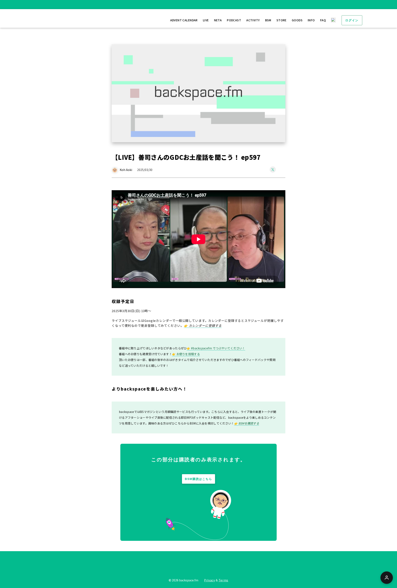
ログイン (352, 20)
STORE (281, 20)
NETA (218, 20)
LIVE (206, 20)
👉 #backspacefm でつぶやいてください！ (216, 348)
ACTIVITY (253, 20)
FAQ (323, 20)
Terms (223, 580)
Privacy (209, 580)
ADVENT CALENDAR (184, 20)
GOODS (297, 20)
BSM (268, 20)
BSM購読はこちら (198, 479)
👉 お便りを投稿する (186, 354)
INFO (311, 20)
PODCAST (234, 20)
